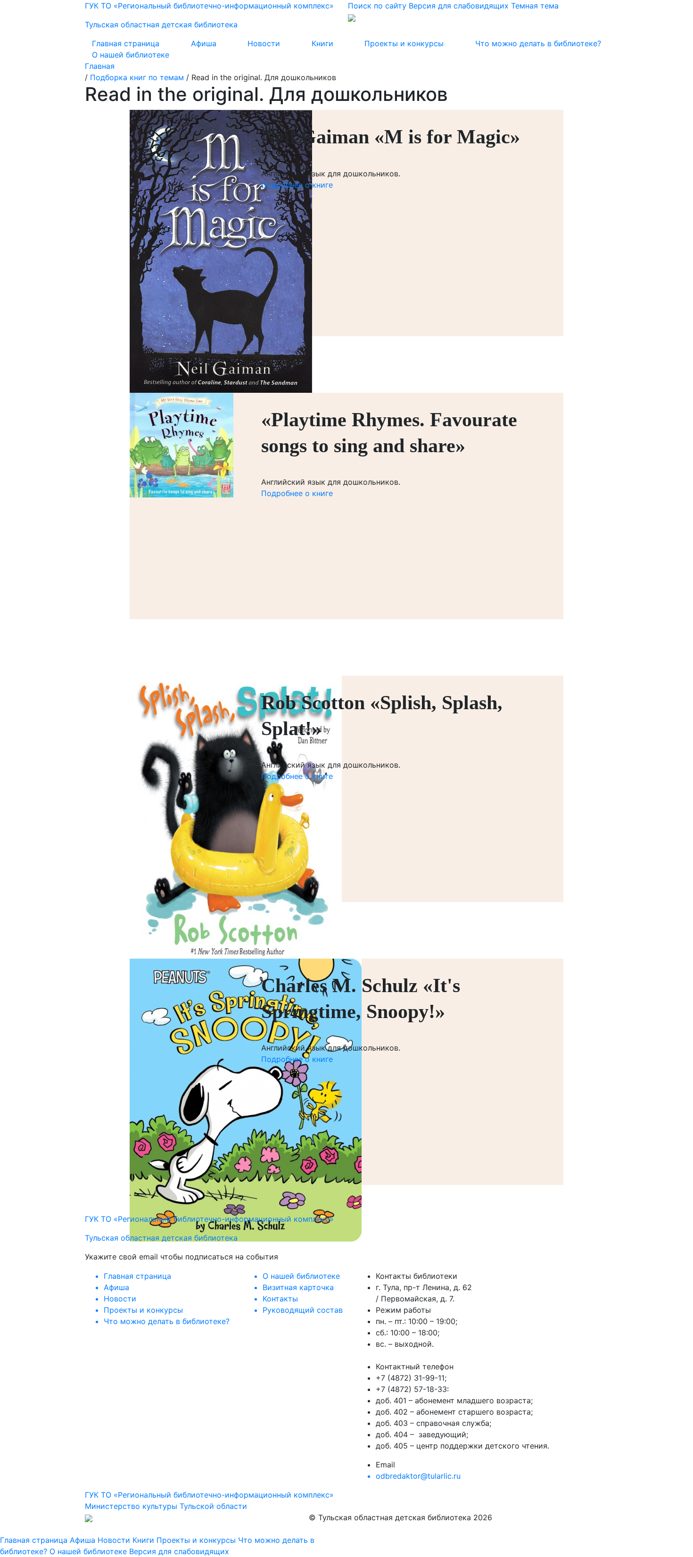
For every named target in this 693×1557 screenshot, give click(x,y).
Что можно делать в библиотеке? (538, 43)
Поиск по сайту (377, 5)
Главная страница (125, 43)
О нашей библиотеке (130, 54)
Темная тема (535, 5)
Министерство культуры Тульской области (166, 1506)
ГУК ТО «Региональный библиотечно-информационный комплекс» (209, 1494)
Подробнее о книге (297, 185)
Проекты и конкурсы (404, 43)
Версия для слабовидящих (459, 5)
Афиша (203, 43)
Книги (322, 43)
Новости (264, 43)
